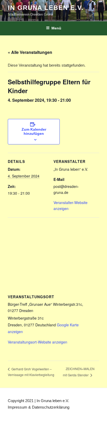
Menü (56, 28)
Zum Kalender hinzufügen (34, 131)
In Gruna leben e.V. (46, 7)
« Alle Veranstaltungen (30, 52)
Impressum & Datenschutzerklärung (38, 407)
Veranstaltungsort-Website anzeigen (37, 342)
